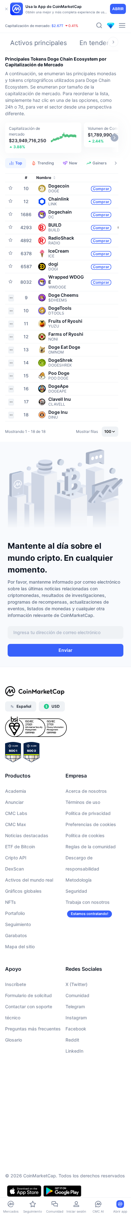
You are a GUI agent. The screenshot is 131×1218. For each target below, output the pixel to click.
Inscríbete (15, 984)
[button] (43, 137)
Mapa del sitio (20, 946)
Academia (15, 791)
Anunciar (14, 802)
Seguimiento (18, 924)
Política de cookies (85, 835)
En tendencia (99, 43)
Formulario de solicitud (28, 995)
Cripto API (15, 857)
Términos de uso (83, 802)
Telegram (75, 1006)
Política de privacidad (88, 813)
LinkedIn (74, 1051)
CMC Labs (16, 813)
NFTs (10, 902)
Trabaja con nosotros (88, 902)
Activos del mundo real (29, 880)
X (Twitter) (76, 984)
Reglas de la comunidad (91, 846)
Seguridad (76, 891)
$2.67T (57, 25)
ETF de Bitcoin (20, 846)
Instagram (76, 1017)
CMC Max (15, 824)
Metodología (79, 880)
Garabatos (16, 935)
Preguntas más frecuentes (33, 1028)
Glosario (13, 1040)
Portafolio (15, 913)
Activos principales (38, 43)
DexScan (14, 868)
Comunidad (77, 995)
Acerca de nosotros (86, 791)
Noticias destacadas (26, 835)
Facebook (76, 1028)
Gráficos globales (23, 891)
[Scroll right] (113, 42)
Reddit (72, 1040)
